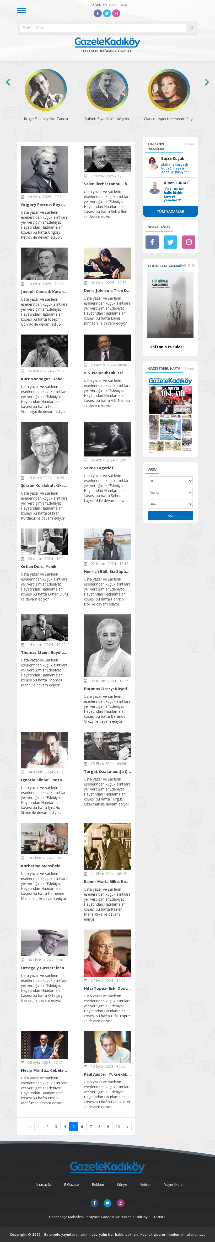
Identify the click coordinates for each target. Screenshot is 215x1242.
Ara (170, 515)
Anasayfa (43, 1184)
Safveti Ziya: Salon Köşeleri (46, 118)
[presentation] (8, 82)
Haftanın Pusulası (166, 346)
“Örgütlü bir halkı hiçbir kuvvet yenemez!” (174, 194)
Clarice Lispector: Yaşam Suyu (107, 118)
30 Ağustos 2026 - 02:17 (107, 5)
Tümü (189, 144)
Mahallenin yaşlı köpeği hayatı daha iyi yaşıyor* (175, 168)
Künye (122, 1184)
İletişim (145, 1184)
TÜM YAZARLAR (170, 211)
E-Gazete (71, 1184)
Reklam (98, 1184)
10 (118, 1126)
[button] (181, 265)
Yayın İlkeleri (174, 1184)
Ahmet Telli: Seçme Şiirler (169, 118)
